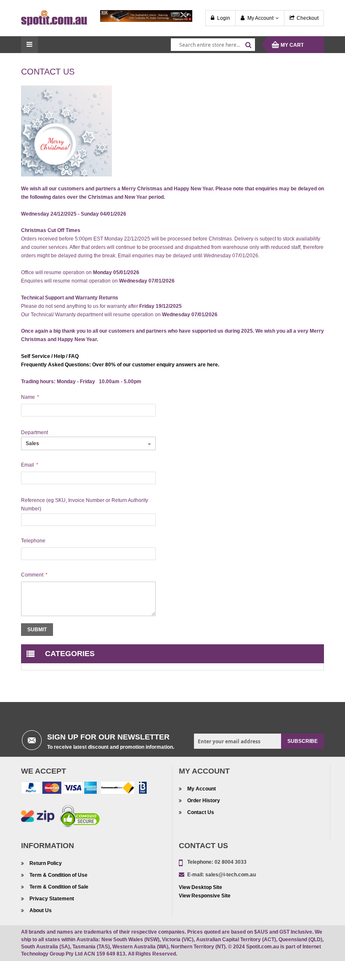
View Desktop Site (200, 887)
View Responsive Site (205, 896)
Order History (203, 801)
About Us (40, 910)
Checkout (307, 18)
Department (34, 432)
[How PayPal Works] (59, 790)
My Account (260, 18)
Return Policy (45, 863)
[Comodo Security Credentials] (80, 818)
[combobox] (213, 44)
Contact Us (200, 812)
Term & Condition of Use (58, 875)
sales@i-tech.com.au (230, 875)
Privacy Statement (51, 899)
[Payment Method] (117, 790)
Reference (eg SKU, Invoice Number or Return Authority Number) (84, 504)
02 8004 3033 (231, 862)
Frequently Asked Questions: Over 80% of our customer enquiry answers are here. (120, 365)
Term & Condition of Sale (58, 887)
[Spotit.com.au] (54, 18)
